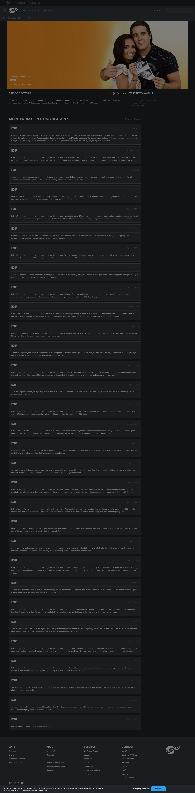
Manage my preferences (141, 789)
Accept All (158, 789)
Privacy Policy (43, 790)
